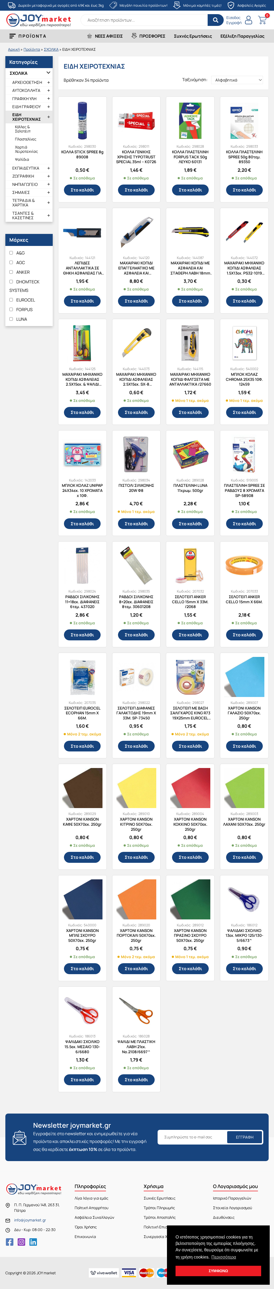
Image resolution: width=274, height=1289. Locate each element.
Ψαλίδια (22, 159)
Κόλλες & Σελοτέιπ (23, 129)
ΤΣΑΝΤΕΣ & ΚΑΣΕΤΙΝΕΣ (23, 215)
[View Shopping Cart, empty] (262, 20)
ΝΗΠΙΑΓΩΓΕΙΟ (25, 184)
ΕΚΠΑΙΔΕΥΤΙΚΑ (25, 168)
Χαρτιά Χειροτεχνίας (26, 149)
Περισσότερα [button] (223, 1257)
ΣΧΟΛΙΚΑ (51, 49)
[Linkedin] (33, 1242)
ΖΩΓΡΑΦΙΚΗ (23, 176)
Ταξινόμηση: (195, 80)
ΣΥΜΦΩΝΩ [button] (218, 1271)
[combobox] (152, 20)
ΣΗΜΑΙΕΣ (21, 192)
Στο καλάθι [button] (82, 190)
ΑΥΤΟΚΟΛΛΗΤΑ (26, 90)
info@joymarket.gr (30, 1220)
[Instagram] (21, 1242)
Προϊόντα (32, 49)
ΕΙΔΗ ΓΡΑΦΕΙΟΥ (26, 106)
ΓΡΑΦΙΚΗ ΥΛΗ (24, 98)
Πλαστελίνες (25, 139)
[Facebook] (9, 1242)
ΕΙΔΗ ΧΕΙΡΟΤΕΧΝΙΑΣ (26, 117)
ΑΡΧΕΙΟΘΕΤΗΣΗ (27, 82)
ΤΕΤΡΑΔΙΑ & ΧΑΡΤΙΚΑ (23, 203)
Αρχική (14, 49)
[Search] (216, 20)
